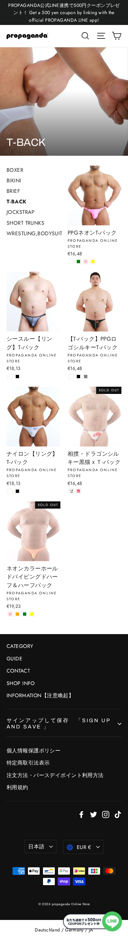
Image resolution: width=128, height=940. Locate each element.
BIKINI (14, 180)
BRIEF (13, 191)
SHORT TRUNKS (25, 223)
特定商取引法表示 (28, 763)
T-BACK (17, 201)
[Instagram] (105, 814)
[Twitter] (93, 814)
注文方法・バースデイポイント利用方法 (55, 775)
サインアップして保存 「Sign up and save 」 (58, 723)
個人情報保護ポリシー (33, 750)
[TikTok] (117, 814)
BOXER (15, 170)
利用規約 (17, 787)
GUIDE (14, 658)
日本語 (36, 846)
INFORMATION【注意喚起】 (40, 695)
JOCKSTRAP (21, 212)
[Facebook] (81, 814)
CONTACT (18, 671)
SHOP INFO (21, 683)
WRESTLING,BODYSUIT (34, 233)
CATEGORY (20, 646)
